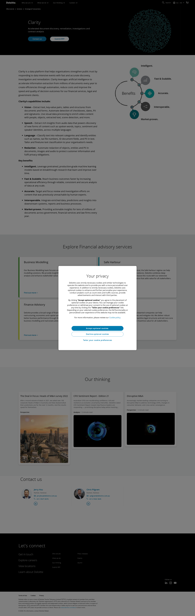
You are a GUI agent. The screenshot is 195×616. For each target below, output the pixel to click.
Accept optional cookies (97, 328)
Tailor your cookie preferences (97, 340)
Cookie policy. (115, 317)
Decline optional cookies (97, 334)
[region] (97, 308)
